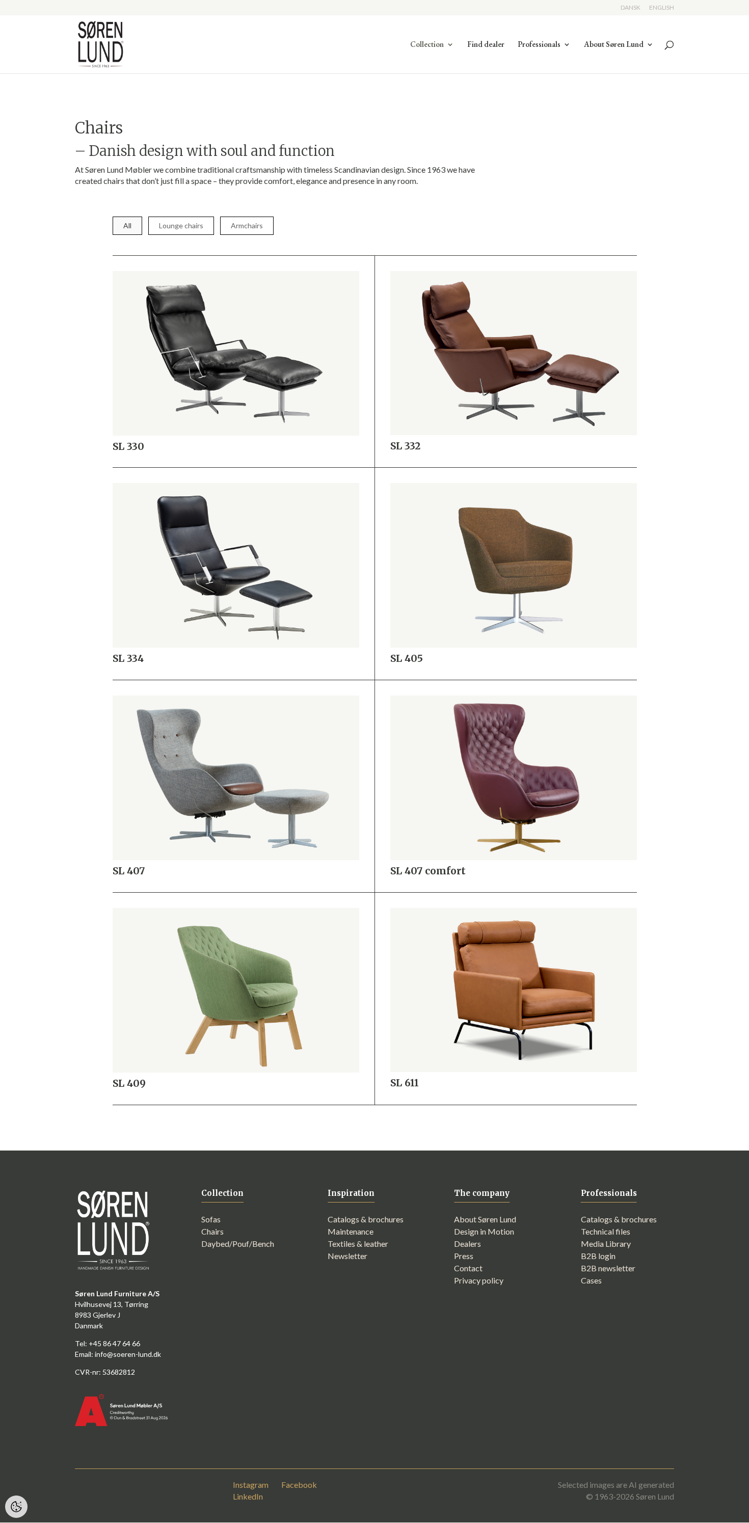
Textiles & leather (358, 1243)
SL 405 (406, 658)
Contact (468, 1268)
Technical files (605, 1231)
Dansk (630, 8)
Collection (427, 45)
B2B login (598, 1256)
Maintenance (350, 1231)
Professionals (539, 45)
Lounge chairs (181, 225)
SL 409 (129, 1083)
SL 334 (128, 658)
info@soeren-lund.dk (128, 1354)
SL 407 (129, 871)
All (127, 225)
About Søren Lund (614, 45)
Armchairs (247, 225)
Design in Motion (484, 1231)
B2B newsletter (608, 1268)
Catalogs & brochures (366, 1219)
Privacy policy (478, 1280)
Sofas (211, 1219)
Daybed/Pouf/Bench (237, 1243)
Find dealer (485, 45)
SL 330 (128, 446)
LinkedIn (248, 1496)
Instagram (251, 1484)
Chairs (212, 1231)
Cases (591, 1280)
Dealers (467, 1243)
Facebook (299, 1484)
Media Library (606, 1243)
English (661, 8)
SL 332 (405, 446)
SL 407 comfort (428, 871)
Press (463, 1256)
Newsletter (347, 1256)
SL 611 (404, 1083)
